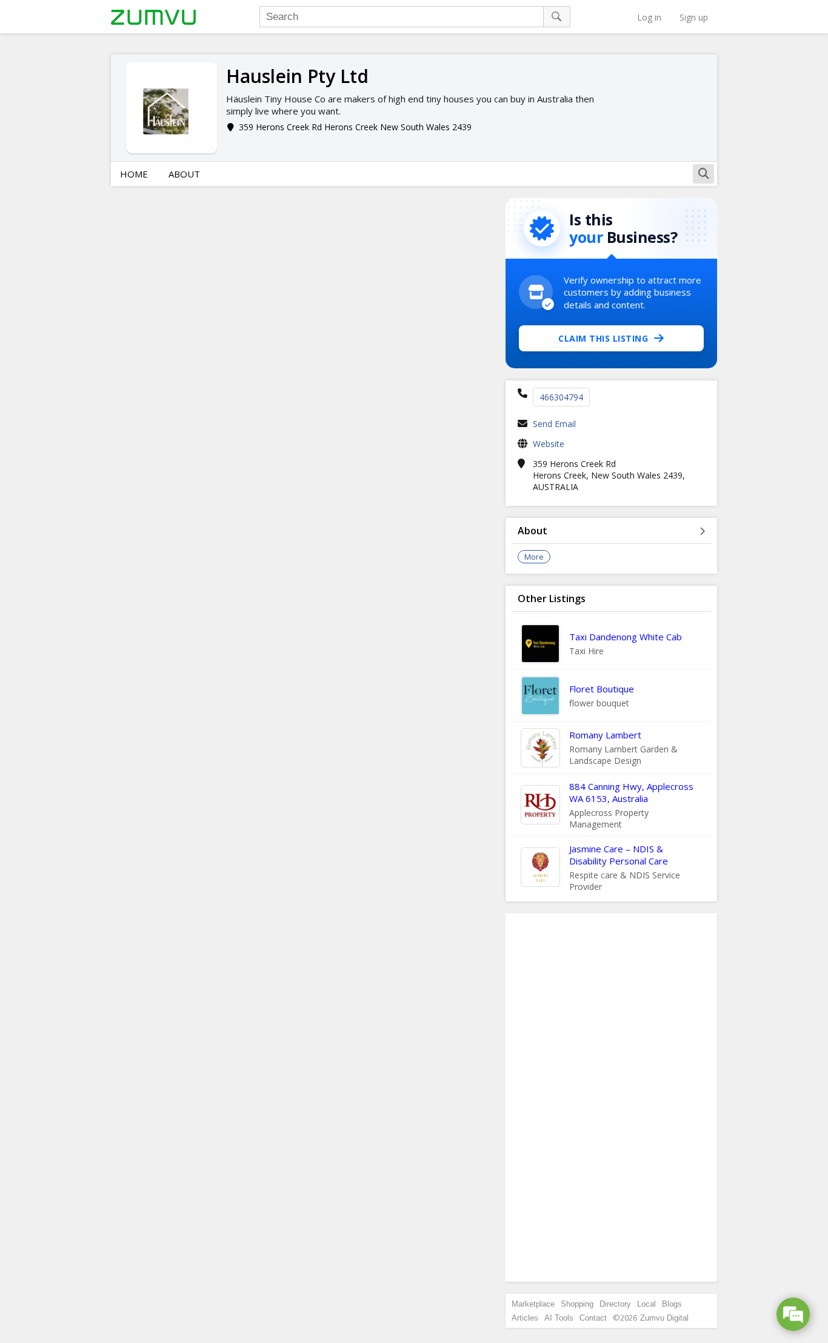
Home (134, 174)
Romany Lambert (605, 735)
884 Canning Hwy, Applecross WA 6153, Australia (631, 792)
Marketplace (533, 1304)
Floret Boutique (601, 689)
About (184, 174)
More (534, 556)
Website (548, 443)
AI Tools (558, 1318)
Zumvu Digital (664, 1318)
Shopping (577, 1304)
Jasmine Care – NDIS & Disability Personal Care (618, 855)
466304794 (561, 397)
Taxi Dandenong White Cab (625, 637)
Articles (525, 1318)
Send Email (554, 423)
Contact (593, 1318)
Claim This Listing (603, 338)
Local (646, 1304)
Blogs (672, 1304)
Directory (615, 1304)
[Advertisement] (612, 1097)
